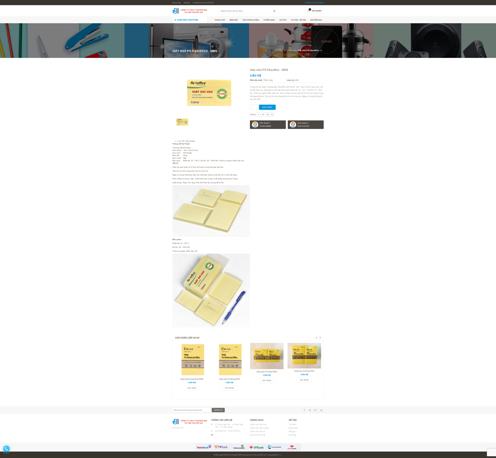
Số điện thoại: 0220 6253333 (203, 2)
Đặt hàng (267, 107)
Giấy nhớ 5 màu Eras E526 (191, 379)
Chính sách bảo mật (258, 424)
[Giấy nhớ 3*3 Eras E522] (267, 356)
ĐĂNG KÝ (218, 410)
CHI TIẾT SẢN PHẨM (186, 141)
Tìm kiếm (292, 424)
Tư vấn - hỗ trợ (298, 20)
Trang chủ (220, 20)
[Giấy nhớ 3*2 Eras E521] (304, 355)
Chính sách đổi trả (257, 431)
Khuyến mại (316, 20)
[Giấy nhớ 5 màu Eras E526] (192, 359)
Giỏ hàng (292, 435)
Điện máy (233, 20)
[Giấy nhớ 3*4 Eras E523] (229, 359)
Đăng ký (187, 2)
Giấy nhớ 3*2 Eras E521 (304, 371)
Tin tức (283, 20)
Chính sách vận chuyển (259, 428)
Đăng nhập (176, 2)
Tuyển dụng (269, 20)
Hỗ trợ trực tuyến (315, 2)
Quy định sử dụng (257, 435)
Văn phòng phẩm (250, 20)
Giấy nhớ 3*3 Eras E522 (267, 371)
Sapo (280, 455)
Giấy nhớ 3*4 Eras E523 (229, 379)
